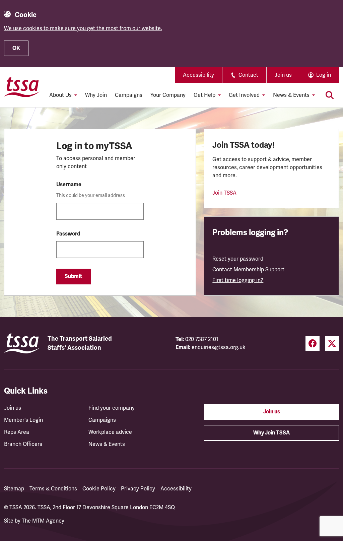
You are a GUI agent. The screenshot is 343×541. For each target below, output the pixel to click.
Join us (283, 75)
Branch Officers (23, 444)
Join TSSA (224, 193)
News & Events (106, 444)
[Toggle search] (329, 95)
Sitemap (14, 488)
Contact (248, 75)
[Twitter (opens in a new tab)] (332, 343)
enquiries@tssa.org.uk (219, 347)
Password (68, 233)
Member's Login (23, 420)
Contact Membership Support (248, 269)
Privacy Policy (138, 488)
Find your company (111, 408)
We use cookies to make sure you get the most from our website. (83, 28)
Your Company (168, 95)
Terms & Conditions (53, 488)
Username (68, 184)
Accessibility (198, 75)
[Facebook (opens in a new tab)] (312, 343)
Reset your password (237, 259)
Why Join (96, 95)
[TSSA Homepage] (22, 87)
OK (16, 48)
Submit (73, 276)
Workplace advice (110, 432)
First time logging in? (237, 280)
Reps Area (16, 432)
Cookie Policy (99, 488)
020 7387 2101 (201, 339)
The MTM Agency (43, 521)
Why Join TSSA (271, 432)
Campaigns (128, 95)
